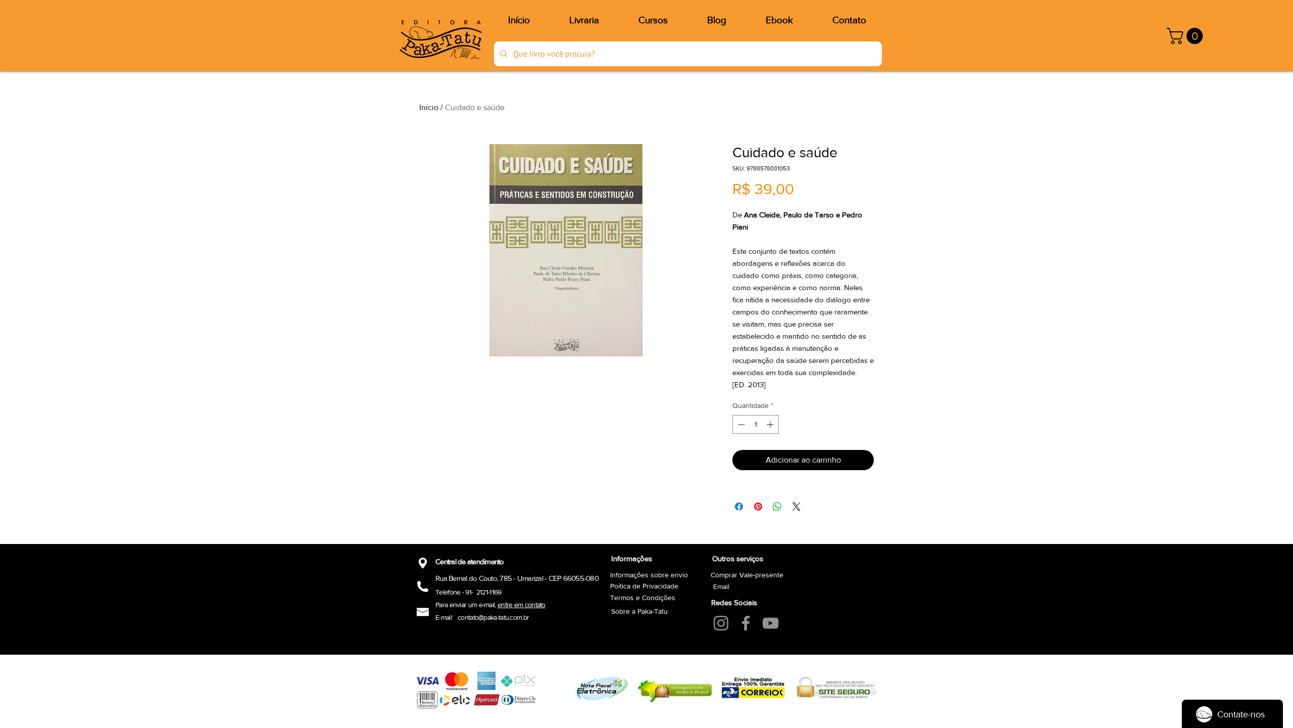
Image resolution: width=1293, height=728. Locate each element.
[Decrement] (740, 424)
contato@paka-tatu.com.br (493, 617)
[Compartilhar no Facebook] (739, 506)
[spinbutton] (756, 424)
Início (428, 107)
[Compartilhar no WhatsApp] (777, 506)
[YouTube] (770, 623)
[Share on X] (796, 506)
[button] (1187, 36)
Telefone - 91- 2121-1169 (468, 592)
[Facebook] (746, 623)
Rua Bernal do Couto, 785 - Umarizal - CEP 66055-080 (517, 578)
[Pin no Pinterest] (758, 506)
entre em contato (521, 605)
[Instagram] (721, 623)
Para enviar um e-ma (463, 605)
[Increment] (771, 424)
